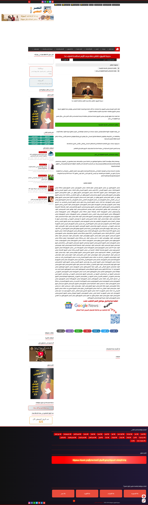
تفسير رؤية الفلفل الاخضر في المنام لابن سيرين (37, 178)
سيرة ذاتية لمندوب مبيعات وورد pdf (38, 188)
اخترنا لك (129, 434)
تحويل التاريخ (47, 144)
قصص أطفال (92, 437)
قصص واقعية (71, 437)
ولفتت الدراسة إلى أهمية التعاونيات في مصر (106, 71)
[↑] (74, 501)
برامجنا (85, 434)
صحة (106, 437)
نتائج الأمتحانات (89, 49)
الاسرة (99, 434)
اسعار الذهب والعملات (47, 49)
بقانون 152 (75, 173)
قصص (97, 49)
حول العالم (57, 434)
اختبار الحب (47, 139)
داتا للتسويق (70, 49)
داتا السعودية (134, 493)
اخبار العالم (111, 49)
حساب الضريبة (34, 141)
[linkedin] (42, 503)
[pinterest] (39, 503)
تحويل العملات (34, 144)
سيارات (121, 437)
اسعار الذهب (35, 137)
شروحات (113, 437)
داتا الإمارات (111, 493)
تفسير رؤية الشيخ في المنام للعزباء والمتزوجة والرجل (38, 167)
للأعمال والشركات (60, 49)
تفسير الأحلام (77, 434)
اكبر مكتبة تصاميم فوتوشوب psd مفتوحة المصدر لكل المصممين (38, 155)
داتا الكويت (87, 493)
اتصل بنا (91, 5)
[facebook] (45, 2)
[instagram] (43, 2)
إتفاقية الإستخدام (98, 5)
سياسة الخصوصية (107, 5)
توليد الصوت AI (76, 5)
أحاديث (142, 434)
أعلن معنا (58, 5)
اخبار (136, 434)
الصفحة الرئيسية (116, 5)
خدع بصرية (141, 437)
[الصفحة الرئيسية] (117, 49)
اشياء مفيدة (79, 49)
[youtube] (52, 2)
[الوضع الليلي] (144, 496)
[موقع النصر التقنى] (41, 10)
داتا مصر (63, 493)
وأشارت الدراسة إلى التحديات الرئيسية (107, 68)
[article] (72, 340)
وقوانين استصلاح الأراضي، (68, 136)
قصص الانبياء (82, 437)
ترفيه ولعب (36, 49)
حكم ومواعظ (67, 434)
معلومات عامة (140, 441)
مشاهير (62, 437)
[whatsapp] (48, 2)
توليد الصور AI (67, 5)
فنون (100, 437)
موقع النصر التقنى (98, 502)
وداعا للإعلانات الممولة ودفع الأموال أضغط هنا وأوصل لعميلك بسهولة (98, 460)
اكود (113, 434)
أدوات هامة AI (85, 5)
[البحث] (29, 2)
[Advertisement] (74, 35)
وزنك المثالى (34, 139)
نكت (132, 441)
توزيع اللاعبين (47, 141)
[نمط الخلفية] (144, 501)
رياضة (128, 437)
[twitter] (50, 2)
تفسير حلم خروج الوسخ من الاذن (39, 199)
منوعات (103, 49)
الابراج (106, 434)
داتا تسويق (47, 137)
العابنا (92, 434)
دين (104, 60)
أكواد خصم (120, 434)
